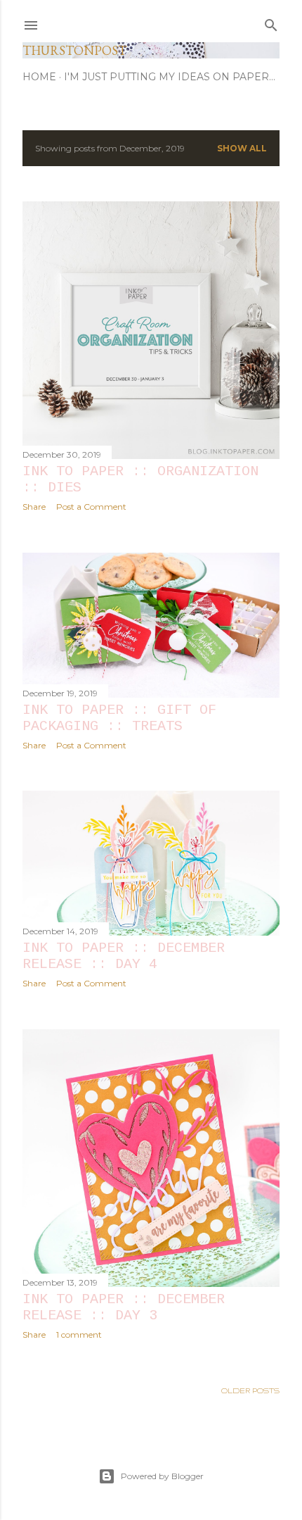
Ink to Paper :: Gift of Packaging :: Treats (119, 718)
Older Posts (250, 1390)
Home (39, 76)
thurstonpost (74, 50)
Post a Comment (91, 506)
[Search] (271, 21)
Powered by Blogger (162, 1476)
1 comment (79, 1334)
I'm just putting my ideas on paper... (169, 76)
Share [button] (34, 506)
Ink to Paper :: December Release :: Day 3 (123, 1307)
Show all (242, 148)
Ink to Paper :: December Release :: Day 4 (123, 956)
